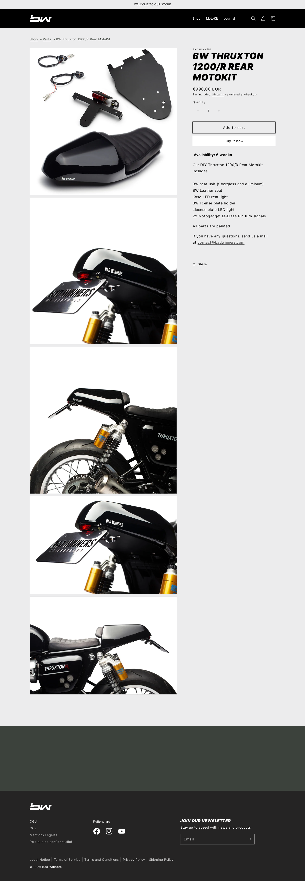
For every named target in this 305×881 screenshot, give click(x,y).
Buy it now (234, 141)
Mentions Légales (43, 835)
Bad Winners (52, 867)
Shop (34, 39)
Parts (47, 39)
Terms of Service (67, 859)
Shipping (218, 94)
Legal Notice (40, 859)
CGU (33, 821)
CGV (33, 828)
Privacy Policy (134, 859)
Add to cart (234, 127)
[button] (253, 18)
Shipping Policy (161, 859)
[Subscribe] (249, 839)
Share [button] (202, 264)
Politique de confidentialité (51, 842)
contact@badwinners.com (221, 242)
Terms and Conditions (101, 859)
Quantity (199, 102)
